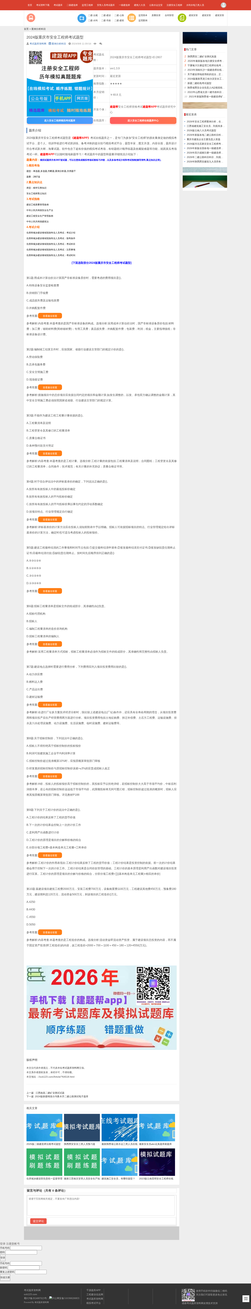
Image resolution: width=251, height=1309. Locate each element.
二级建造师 (72, 5)
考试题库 (58, 5)
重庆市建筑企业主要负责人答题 (203, 139)
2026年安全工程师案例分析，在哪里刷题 (209, 121)
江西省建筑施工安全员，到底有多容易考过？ (211, 126)
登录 (2, 1243)
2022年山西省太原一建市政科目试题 (206, 92)
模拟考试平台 (93, 1303)
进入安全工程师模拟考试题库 (59, 120)
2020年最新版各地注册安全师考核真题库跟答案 (213, 61)
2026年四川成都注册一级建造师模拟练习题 (210, 152)
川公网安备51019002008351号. (68, 1298)
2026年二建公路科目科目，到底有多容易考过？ (212, 157)
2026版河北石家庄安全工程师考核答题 (207, 143)
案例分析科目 (38, 29)
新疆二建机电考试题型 (199, 83)
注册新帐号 (13, 1243)
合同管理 (169, 15)
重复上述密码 (7, 1271)
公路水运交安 (156, 5)
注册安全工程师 (174, 5)
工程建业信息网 (94, 1294)
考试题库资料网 (38, 43)
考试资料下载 (43, 5)
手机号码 (5, 1248)
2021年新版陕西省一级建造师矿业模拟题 (211, 96)
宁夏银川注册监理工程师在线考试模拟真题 (210, 65)
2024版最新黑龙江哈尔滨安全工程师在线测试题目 (214, 78)
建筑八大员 (139, 5)
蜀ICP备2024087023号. (35, 1298)
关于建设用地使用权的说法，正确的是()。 (209, 74)
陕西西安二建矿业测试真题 (202, 56)
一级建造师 (124, 5)
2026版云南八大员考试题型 (201, 130)
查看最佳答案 (50, 316)
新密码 (3, 1267)
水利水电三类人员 (195, 5)
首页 (30, 5)
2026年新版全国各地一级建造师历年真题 (209, 148)
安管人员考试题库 (106, 5)
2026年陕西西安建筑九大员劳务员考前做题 (210, 161)
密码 (2, 1252)
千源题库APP (93, 1290)
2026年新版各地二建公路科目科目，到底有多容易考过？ (217, 135)
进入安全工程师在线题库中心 (143, 120)
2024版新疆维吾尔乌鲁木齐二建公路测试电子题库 (57, 1096)
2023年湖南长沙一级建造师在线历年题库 (209, 69)
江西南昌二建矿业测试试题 (45, 1092)
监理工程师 (87, 5)
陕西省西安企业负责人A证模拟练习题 (207, 87)
